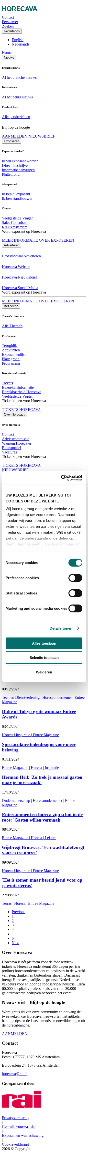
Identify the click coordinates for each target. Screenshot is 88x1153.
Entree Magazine (46, 735)
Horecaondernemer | (58, 697)
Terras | (8, 903)
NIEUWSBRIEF (15, 470)
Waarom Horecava (16, 443)
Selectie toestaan (44, 657)
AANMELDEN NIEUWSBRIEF (28, 136)
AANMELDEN (14, 1033)
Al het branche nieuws (19, 77)
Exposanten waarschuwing (23, 1135)
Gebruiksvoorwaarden (19, 1126)
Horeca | (9, 735)
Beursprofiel (11, 448)
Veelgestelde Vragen (17, 218)
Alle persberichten (16, 117)
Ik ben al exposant (16, 194)
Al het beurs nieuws (17, 97)
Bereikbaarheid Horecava (21, 392)
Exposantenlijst (13, 354)
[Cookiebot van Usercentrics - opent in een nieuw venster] (62, 478)
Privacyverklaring (15, 1118)
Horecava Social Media (20, 288)
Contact (8, 434)
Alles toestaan (44, 643)
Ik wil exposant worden (20, 161)
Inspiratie (52, 767)
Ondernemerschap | (17, 800)
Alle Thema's (12, 326)
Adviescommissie (15, 439)
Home (6, 52)
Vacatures (9, 452)
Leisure (50, 838)
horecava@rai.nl (14, 1074)
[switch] (75, 578)
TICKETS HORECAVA (21, 409)
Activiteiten (11, 350)
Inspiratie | (24, 735)
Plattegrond (11, 174)
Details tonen (61, 628)
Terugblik (9, 345)
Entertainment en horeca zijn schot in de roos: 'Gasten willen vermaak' (42, 817)
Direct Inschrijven (16, 165)
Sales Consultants (15, 222)
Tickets (7, 383)
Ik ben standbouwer (17, 198)
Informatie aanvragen (18, 170)
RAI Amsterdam (14, 227)
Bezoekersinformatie (18, 387)
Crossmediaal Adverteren (21, 256)
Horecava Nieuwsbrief (19, 277)
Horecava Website (16, 267)
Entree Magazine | (16, 767)
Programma (11, 363)
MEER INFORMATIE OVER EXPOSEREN (38, 240)
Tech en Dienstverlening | (22, 697)
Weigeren (44, 672)
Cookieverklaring (15, 1144)
